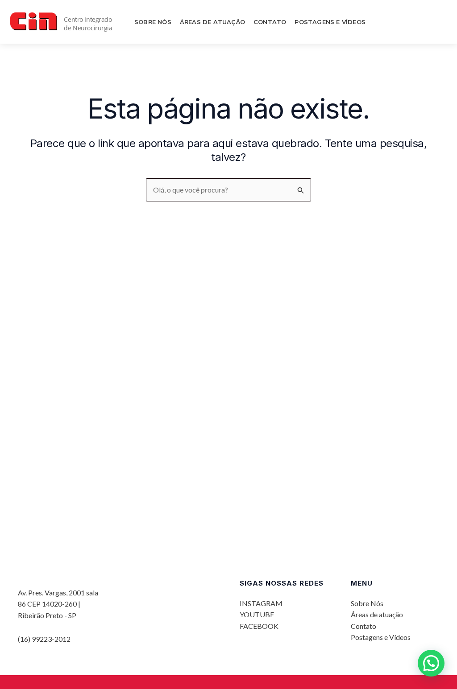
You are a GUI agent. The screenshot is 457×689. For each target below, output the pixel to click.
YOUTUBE (257, 614)
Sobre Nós (152, 21)
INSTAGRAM (261, 603)
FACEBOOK (259, 626)
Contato (269, 21)
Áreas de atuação (212, 21)
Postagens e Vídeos (330, 21)
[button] (431, 663)
